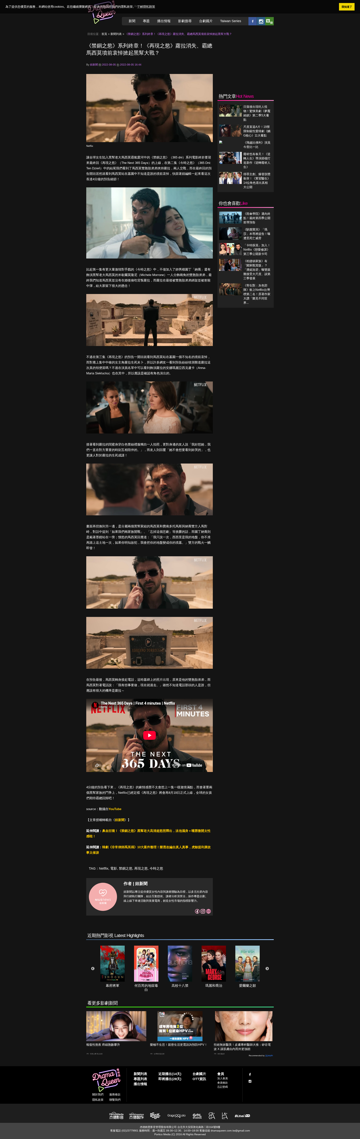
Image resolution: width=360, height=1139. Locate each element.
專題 (146, 21)
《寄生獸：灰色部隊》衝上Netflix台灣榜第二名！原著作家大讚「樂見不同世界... (256, 294)
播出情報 (164, 21)
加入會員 (222, 1078)
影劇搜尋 (185, 21)
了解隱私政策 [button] (146, 6)
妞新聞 (119, 820)
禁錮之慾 (125, 868)
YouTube (115, 809)
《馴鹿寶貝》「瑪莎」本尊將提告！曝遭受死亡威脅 (256, 234)
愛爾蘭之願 (247, 985)
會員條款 (222, 1082)
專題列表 (140, 1079)
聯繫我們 (115, 1099)
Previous (93, 969)
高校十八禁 (180, 985)
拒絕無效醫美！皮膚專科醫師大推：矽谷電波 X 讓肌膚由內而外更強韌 (242, 1047)
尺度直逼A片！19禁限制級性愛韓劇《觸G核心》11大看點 (256, 131)
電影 (113, 868)
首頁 (104, 33)
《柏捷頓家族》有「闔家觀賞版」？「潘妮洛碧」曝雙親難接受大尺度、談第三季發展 (256, 269)
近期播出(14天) (169, 1074)
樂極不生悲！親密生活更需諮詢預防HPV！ (178, 1044)
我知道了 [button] (347, 6)
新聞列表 (116, 33)
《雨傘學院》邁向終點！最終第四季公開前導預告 (256, 218)
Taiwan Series (230, 21)
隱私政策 (98, 1099)
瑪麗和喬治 (213, 985)
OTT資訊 (199, 1079)
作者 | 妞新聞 (136, 883)
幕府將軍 (112, 985)
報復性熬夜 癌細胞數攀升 (103, 1044)
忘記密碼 (222, 1086)
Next (267, 969)
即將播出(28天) (169, 1079)
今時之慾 (156, 868)
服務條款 (115, 1094)
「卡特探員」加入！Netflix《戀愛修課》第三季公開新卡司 (256, 250)
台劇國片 (206, 21)
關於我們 (98, 1094)
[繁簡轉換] (269, 21)
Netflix (89, 146)
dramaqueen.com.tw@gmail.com (230, 1130)
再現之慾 (141, 868)
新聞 (132, 21)
